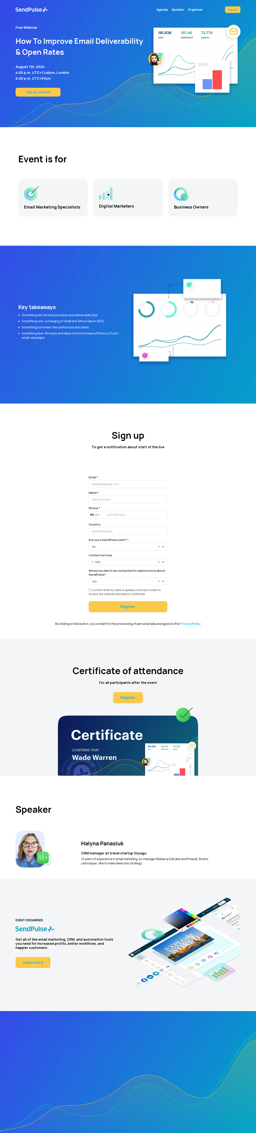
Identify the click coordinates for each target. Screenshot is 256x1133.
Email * (93, 477)
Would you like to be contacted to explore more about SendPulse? (127, 573)
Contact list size (100, 555)
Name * (94, 493)
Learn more (33, 962)
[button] (97, 515)
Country (94, 524)
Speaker (178, 10)
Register (128, 697)
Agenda (162, 10)
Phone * (94, 508)
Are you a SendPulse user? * (109, 540)
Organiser (195, 10)
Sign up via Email (38, 92)
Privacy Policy (190, 624)
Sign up (232, 9)
